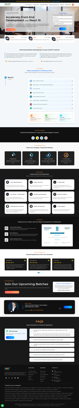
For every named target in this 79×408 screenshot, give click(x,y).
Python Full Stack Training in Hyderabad (12, 387)
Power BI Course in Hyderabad (41, 398)
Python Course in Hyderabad (10, 395)
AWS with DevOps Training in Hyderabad (47, 396)
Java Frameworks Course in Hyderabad (63, 395)
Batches (62, 4)
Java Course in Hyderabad (22, 396)
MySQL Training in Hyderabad (42, 393)
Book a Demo (43, 371)
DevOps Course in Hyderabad (61, 396)
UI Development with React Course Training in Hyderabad (46, 389)
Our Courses (28, 4)
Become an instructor (32, 372)
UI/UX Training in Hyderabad (67, 387)
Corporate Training (44, 4)
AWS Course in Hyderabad (33, 396)
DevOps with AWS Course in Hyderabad (12, 398)
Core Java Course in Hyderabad (10, 396)
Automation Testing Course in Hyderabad (12, 393)
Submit (62, 28)
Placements (35, 4)
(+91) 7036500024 (37, 310)
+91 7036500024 (57, 375)
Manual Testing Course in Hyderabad (54, 391)
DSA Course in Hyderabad (53, 398)
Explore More (10, 29)
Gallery (29, 377)
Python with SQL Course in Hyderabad (36, 395)
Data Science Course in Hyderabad (11, 400)
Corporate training (32, 371)
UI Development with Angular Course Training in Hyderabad (16, 391)
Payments (42, 379)
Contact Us (9, 337)
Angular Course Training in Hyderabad (12, 389)
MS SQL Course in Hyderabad (66, 393)
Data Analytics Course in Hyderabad (27, 398)
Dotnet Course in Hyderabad (22, 395)
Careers (41, 381)
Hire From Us (43, 377)
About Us (30, 376)
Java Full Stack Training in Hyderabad (44, 387)
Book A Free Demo (56, 1)
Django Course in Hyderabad (49, 395)
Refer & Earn (67, 4)
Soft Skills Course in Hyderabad (65, 398)
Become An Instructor (54, 4)
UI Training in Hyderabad (56, 387)
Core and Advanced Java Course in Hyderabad (37, 391)
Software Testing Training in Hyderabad (28, 393)
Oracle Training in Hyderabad (55, 393)
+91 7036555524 (57, 381)
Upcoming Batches (44, 374)
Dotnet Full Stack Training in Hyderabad (28, 387)
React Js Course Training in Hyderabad (27, 389)
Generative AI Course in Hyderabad (25, 400)
